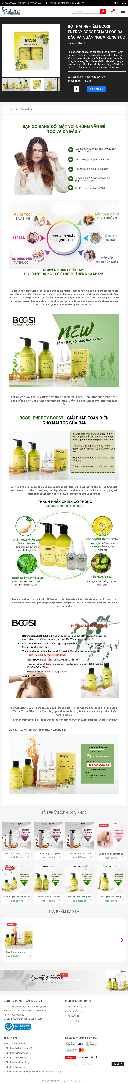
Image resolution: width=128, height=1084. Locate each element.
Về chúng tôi (73, 1016)
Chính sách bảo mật (15, 1067)
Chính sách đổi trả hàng (17, 1062)
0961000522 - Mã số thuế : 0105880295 (23, 3)
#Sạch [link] (23, 711)
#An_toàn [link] (46, 711)
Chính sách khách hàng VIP (19, 1048)
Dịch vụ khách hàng (78, 1001)
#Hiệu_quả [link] (34, 711)
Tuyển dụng (73, 1020)
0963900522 (18, 1015)
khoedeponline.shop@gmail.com (67, 3)
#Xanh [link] (15, 711)
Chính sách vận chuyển (17, 1057)
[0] (112, 12)
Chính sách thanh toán (17, 1053)
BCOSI (88, 80)
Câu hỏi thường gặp (77, 1006)
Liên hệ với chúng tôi (77, 1011)
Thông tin (10, 1038)
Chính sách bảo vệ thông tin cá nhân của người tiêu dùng (33, 1071)
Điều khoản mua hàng (16, 1043)
